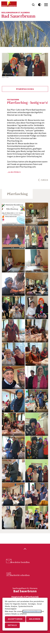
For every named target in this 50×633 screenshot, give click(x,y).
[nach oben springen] (25, 549)
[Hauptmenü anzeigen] (46, 5)
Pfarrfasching (25, 89)
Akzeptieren (15, 619)
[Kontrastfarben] (39, 4)
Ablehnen (34, 619)
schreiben (20, 575)
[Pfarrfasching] (13, 214)
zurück (44, 180)
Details (12, 625)
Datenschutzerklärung (32, 611)
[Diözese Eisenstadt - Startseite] (9, 4)
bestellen (20, 562)
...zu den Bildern (14, 172)
